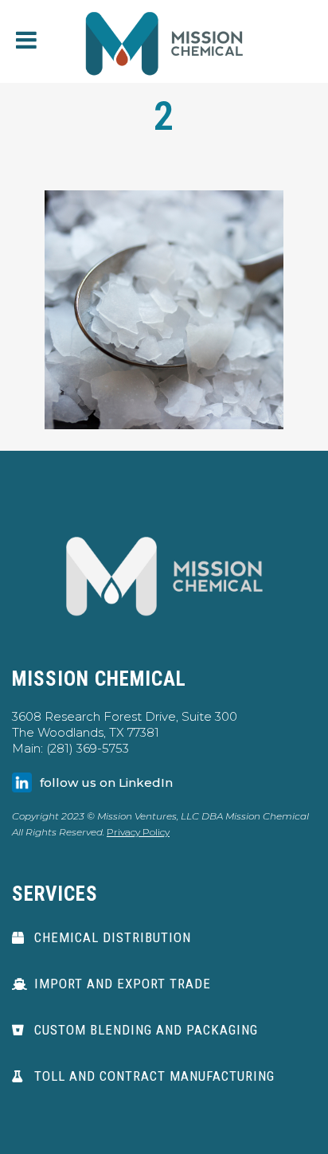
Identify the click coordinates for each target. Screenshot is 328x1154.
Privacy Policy (138, 832)
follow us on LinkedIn (106, 782)
